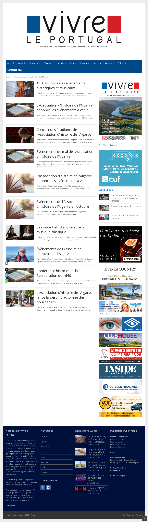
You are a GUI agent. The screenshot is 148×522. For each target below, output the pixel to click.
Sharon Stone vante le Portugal (126, 206)
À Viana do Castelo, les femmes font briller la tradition (96, 439)
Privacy (33, 515)
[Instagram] (48, 487)
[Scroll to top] (144, 518)
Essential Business (117, 447)
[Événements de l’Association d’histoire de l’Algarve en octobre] (20, 218)
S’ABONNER (10, 505)
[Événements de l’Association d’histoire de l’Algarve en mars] (20, 261)
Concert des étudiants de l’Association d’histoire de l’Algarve (64, 132)
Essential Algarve (117, 439)
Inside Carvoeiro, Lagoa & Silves (123, 460)
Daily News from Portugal (132, 515)
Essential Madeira (117, 444)
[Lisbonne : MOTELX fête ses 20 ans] (80, 491)
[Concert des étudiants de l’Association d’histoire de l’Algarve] (20, 142)
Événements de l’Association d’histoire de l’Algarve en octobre (63, 204)
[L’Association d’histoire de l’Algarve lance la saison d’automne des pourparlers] (20, 306)
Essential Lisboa (116, 442)
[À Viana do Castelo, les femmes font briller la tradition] (80, 442)
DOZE (112, 452)
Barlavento (115, 470)
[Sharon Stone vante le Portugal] (104, 210)
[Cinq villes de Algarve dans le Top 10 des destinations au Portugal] (104, 199)
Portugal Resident (118, 468)
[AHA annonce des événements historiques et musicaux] (20, 96)
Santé (42, 467)
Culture (73, 63)
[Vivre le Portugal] (74, 29)
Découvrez (49, 63)
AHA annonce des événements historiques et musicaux (61, 85)
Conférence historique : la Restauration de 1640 (57, 273)
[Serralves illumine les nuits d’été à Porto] (80, 480)
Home (8, 77)
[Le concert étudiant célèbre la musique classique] (20, 239)
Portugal (34, 63)
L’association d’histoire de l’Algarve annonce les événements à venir (64, 178)
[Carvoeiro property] (120, 282)
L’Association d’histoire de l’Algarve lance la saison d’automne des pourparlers (64, 297)
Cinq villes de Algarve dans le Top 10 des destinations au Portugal (125, 198)
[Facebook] (42, 487)
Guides (121, 63)
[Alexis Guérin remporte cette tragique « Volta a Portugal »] (80, 467)
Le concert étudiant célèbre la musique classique (60, 229)
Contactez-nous (14, 69)
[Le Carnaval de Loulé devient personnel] (104, 219)
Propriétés (85, 63)
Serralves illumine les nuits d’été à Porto (96, 478)
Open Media (19, 515)
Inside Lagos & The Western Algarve (124, 462)
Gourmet (109, 63)
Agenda (97, 63)
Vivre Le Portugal (110, 145)
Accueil (10, 63)
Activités (62, 63)
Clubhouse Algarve (118, 475)
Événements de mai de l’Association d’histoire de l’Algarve (65, 154)
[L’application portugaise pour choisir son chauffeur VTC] (80, 455)
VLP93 (101, 145)
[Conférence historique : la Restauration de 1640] (20, 282)
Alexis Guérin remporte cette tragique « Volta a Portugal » (97, 465)
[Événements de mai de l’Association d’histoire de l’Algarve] (20, 162)
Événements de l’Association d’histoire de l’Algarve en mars (60, 251)
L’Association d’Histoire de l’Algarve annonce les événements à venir (64, 107)
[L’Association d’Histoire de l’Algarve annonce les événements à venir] (20, 116)
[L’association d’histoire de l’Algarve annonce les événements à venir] (20, 192)
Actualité (22, 63)
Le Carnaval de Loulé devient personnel (125, 217)
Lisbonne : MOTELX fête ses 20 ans (96, 489)
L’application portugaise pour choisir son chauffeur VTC (96, 452)
